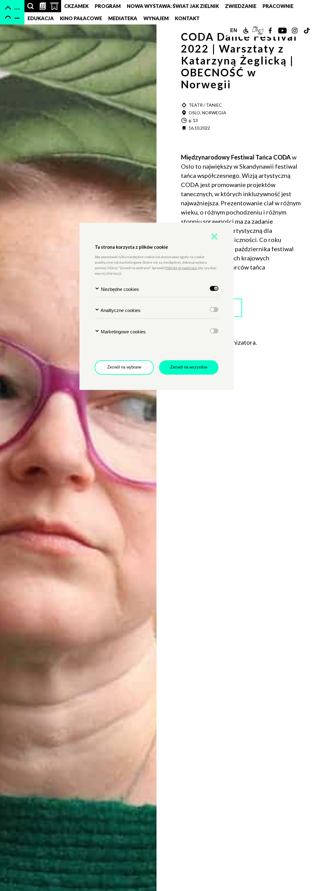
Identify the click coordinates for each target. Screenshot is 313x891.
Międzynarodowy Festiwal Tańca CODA (236, 157)
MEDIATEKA (122, 18)
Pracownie (278, 6)
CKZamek (76, 6)
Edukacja (41, 18)
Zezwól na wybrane (124, 367)
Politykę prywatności (181, 268)
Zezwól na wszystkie (188, 367)
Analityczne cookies (120, 310)
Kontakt (187, 18)
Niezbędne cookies (119, 289)
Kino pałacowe (81, 18)
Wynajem (156, 18)
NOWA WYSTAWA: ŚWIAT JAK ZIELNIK (173, 6)
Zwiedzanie (240, 6)
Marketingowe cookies (123, 331)
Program (108, 6)
